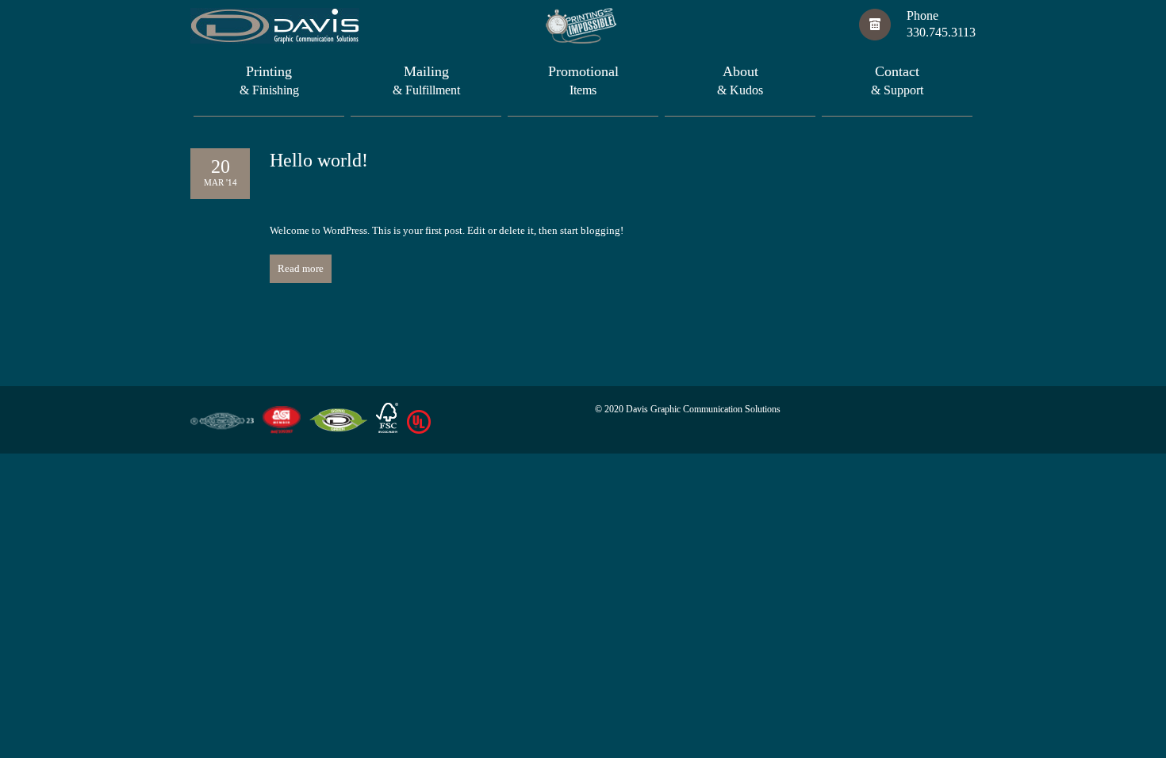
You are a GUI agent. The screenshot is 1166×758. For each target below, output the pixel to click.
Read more (301, 268)
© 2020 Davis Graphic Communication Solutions (688, 409)
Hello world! (319, 160)
